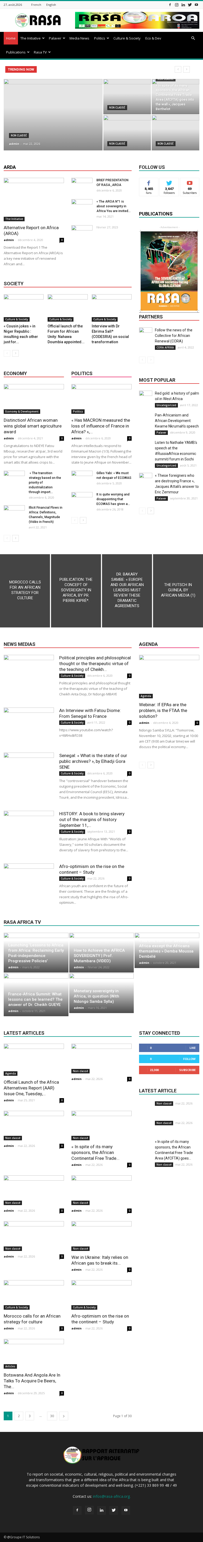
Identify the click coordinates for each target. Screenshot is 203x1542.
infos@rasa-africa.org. (112, 1496)
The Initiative (30, 38)
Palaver (55, 38)
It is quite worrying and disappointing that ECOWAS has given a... (113, 499)
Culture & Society (127, 38)
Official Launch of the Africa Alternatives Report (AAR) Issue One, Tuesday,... (31, 1087)
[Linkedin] (183, 4)
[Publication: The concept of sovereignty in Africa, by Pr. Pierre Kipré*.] (76, 590)
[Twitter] (190, 4)
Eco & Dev (153, 38)
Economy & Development (22, 411)
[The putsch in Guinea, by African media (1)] (178, 590)
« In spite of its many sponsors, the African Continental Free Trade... (95, 1152)
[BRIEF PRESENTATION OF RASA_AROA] (82, 185)
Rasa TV (40, 52)
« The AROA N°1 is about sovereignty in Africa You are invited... (113, 206)
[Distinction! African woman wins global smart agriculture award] (34, 399)
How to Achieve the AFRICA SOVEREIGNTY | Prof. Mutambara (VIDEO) (99, 955)
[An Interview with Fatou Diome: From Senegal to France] (29, 725)
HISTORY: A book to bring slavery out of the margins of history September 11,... (91, 819)
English (51, 5)
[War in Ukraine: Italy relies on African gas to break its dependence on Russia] (101, 1236)
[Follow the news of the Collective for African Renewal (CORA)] (145, 334)
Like (149, 182)
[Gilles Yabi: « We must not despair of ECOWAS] (82, 478)
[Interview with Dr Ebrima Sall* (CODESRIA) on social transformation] (112, 308)
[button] (193, 38)
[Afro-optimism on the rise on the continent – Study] (29, 880)
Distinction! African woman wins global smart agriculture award (33, 426)
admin (14, 144)
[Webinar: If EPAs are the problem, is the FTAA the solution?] (169, 676)
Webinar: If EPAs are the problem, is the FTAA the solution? (163, 710)
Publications (16, 52)
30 (52, 1416)
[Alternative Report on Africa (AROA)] (34, 199)
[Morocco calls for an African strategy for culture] (25, 590)
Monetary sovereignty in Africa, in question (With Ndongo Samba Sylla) (96, 996)
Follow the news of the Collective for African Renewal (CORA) (173, 335)
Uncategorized (166, 405)
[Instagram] (176, 4)
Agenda (146, 696)
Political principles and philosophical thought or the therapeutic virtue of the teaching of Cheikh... (95, 663)
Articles (10, 1366)
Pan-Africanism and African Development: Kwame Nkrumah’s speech (177, 420)
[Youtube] (196, 4)
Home (11, 38)
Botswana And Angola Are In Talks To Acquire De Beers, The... (32, 1380)
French (36, 5)
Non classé (19, 135)
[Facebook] (170, 4)
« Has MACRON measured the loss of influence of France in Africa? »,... (100, 426)
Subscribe (190, 182)
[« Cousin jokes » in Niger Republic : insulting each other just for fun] (24, 308)
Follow (169, 182)
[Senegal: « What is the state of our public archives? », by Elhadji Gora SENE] (29, 770)
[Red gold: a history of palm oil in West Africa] (145, 397)
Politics (99, 38)
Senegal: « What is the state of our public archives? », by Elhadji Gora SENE (93, 761)
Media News (79, 38)
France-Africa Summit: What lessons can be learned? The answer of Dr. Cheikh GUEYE (35, 999)
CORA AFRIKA (165, 347)
